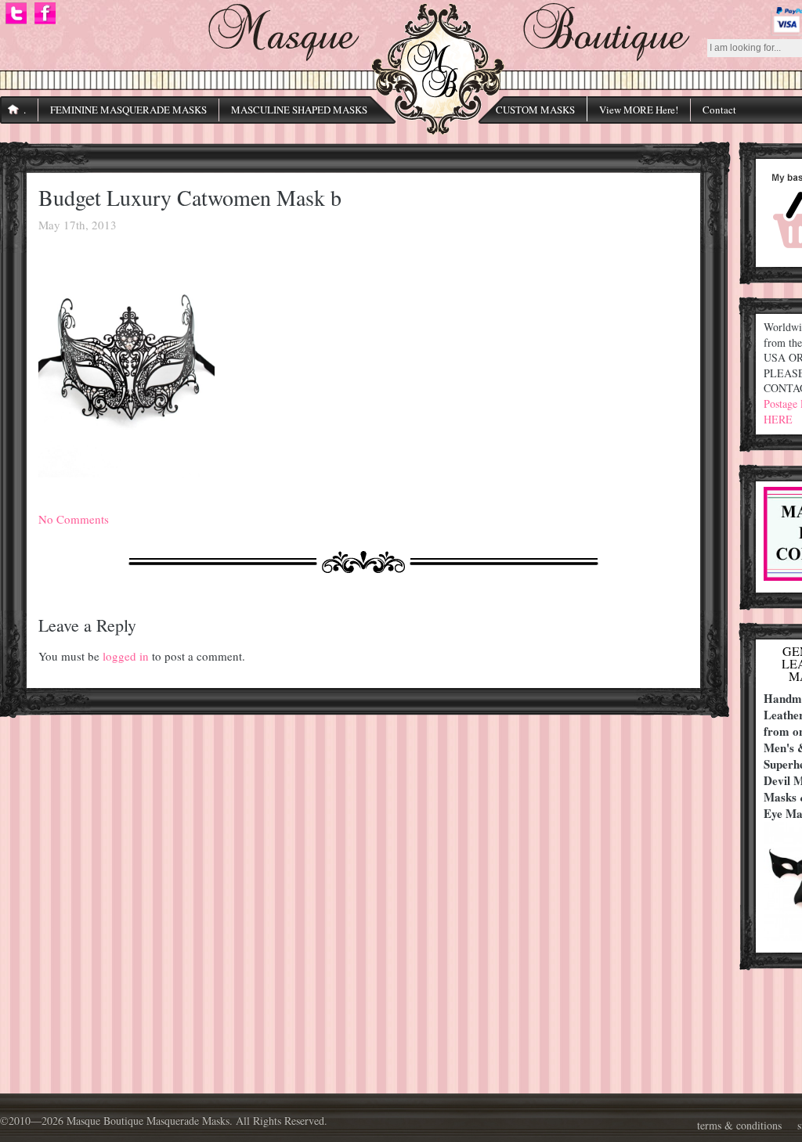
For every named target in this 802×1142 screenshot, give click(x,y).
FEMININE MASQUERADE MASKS (128, 110)
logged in (126, 656)
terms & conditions (739, 1125)
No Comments (73, 519)
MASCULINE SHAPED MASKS (299, 110)
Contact (719, 110)
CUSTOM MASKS (535, 110)
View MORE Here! (638, 110)
